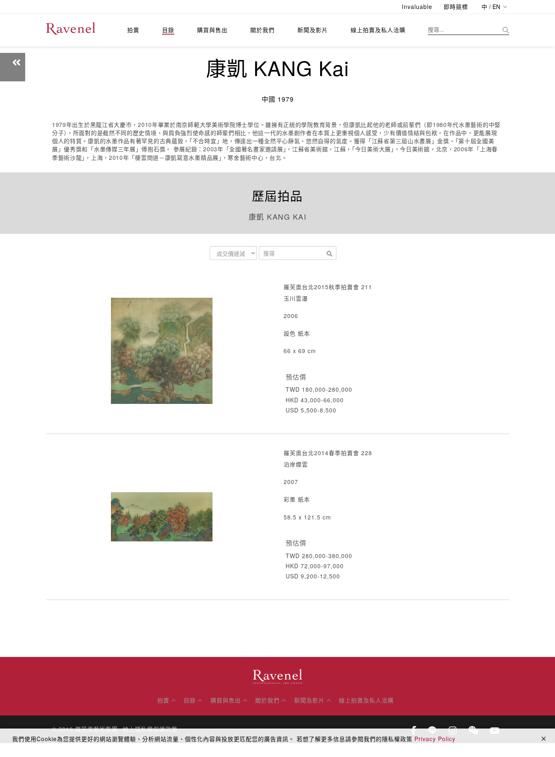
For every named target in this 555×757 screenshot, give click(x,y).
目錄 (168, 30)
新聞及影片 (312, 30)
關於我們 (262, 30)
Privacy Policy (434, 739)
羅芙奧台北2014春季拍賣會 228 (328, 453)
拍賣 (133, 30)
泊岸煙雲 (296, 464)
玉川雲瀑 (296, 298)
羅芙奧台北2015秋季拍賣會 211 (328, 287)
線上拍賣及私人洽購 (378, 30)
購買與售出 (212, 30)
